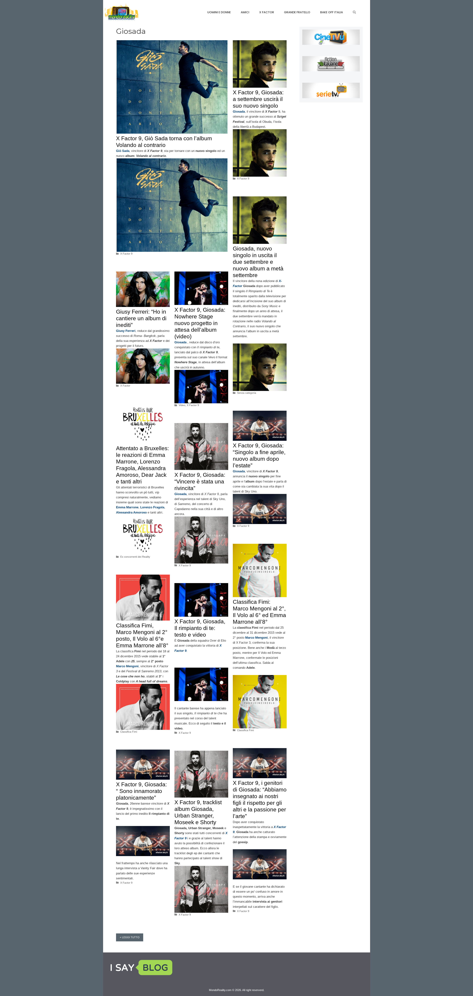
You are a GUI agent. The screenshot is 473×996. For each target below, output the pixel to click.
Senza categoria (246, 392)
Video (182, 405)
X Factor (266, 12)
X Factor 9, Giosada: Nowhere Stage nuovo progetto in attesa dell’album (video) (199, 323)
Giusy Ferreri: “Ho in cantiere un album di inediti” (141, 318)
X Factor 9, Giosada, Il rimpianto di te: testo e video (199, 628)
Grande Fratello (297, 12)
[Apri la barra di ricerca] (354, 12)
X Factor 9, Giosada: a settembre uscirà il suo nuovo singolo (258, 99)
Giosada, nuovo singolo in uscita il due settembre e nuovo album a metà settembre (258, 261)
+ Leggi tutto (129, 937)
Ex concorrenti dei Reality (135, 556)
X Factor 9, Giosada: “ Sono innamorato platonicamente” (141, 791)
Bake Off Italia (331, 12)
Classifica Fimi (245, 730)
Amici (245, 12)
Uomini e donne (219, 12)
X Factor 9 (126, 253)
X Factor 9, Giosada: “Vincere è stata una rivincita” (199, 481)
